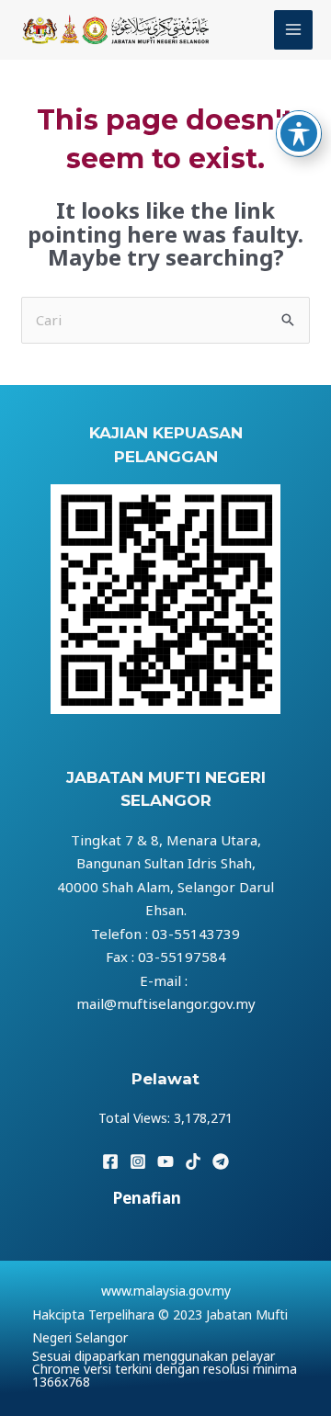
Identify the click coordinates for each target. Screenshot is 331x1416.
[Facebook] (110, 1161)
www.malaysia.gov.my (166, 1290)
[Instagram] (138, 1161)
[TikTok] (193, 1161)
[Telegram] (220, 1161)
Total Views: (136, 1118)
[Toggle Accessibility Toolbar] (299, 133)
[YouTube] (165, 1161)
